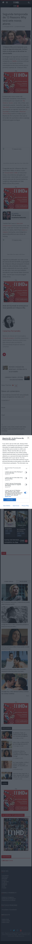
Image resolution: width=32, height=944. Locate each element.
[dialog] (16, 472)
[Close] (28, 438)
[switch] (25, 472)
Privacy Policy (25, 505)
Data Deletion (6, 505)
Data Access (16, 505)
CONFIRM (10, 499)
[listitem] (16, 468)
